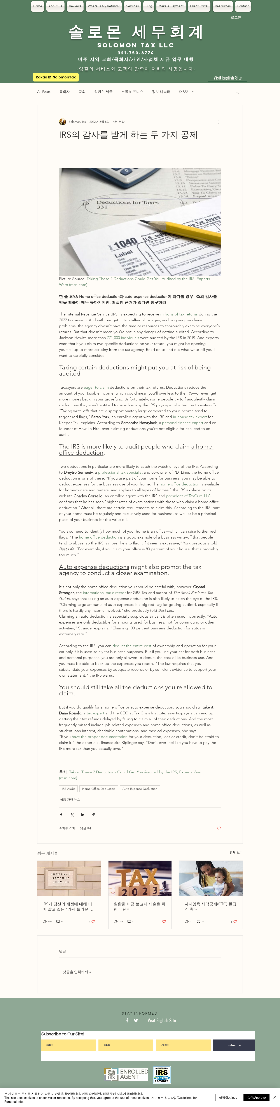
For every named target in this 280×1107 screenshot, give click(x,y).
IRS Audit (68, 789)
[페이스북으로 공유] (61, 814)
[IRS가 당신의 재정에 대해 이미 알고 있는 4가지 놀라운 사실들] (69, 878)
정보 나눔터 (161, 92)
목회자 (64, 92)
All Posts (44, 92)
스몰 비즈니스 (132, 92)
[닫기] (274, 1097)
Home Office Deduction (98, 789)
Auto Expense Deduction (139, 789)
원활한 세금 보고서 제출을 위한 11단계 (139, 907)
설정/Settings (228, 1097)
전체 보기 (236, 852)
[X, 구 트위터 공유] (72, 814)
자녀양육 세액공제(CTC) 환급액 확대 (210, 907)
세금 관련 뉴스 (70, 800)
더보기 (184, 92)
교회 (82, 92)
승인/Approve (256, 1097)
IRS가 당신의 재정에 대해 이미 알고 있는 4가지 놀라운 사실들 (68, 907)
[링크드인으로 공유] (82, 814)
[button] (237, 92)
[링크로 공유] (93, 814)
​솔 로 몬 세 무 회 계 (136, 30)
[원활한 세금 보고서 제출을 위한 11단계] (140, 878)
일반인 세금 (103, 92)
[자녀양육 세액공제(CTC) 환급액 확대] (211, 878)
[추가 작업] (218, 121)
